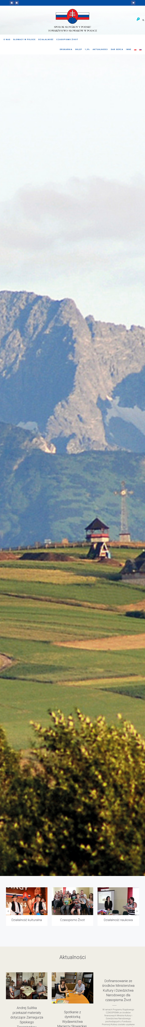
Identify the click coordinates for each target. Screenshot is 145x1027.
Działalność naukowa (26, 920)
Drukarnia (66, 49)
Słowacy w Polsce (24, 40)
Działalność (46, 40)
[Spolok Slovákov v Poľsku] (12, 3)
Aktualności (100, 49)
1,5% (87, 49)
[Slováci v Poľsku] (17, 3)
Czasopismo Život (67, 40)
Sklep (78, 49)
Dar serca (117, 49)
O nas (7, 40)
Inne (128, 49)
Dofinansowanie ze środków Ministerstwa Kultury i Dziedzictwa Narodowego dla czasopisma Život (118, 990)
